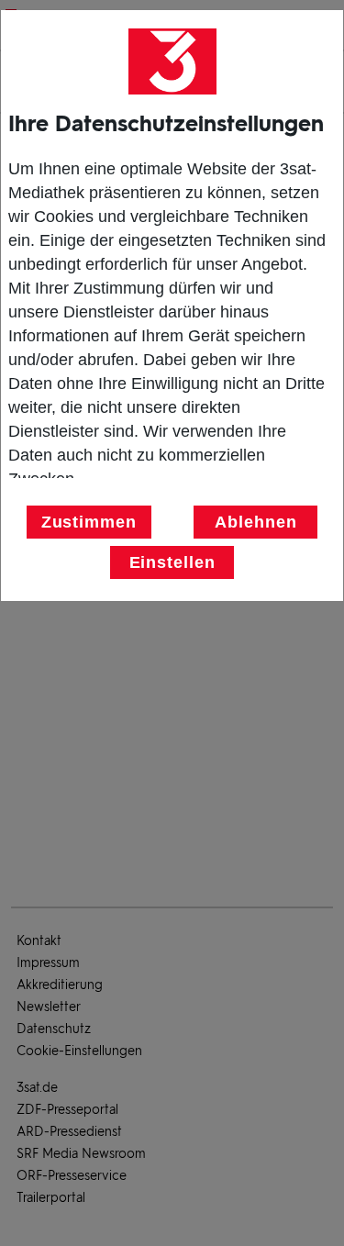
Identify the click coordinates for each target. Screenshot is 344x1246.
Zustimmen (89, 522)
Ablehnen (255, 522)
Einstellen (172, 562)
